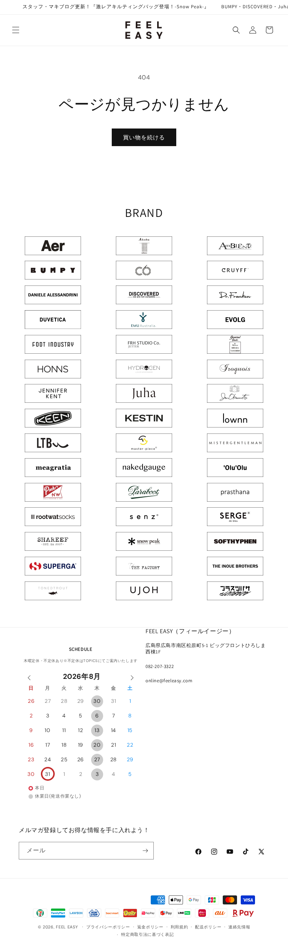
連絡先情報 (239, 927)
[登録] (145, 850)
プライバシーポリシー (108, 927)
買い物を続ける (144, 137)
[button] (16, 30)
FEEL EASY (67, 927)
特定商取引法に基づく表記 (147, 934)
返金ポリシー (150, 927)
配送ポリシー (208, 927)
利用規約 (179, 927)
